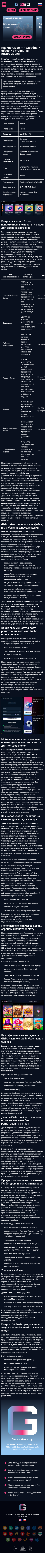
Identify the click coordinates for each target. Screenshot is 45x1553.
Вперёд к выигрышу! (22, 1436)
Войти (11, 10)
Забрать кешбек (15, 37)
